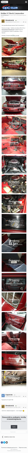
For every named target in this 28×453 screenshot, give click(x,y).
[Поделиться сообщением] (25, 22)
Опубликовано (12, 22)
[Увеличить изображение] (14, 46)
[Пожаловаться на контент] (23, 22)
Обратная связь (23, 447)
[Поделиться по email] (7, 442)
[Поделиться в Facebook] (2, 442)
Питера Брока (5, 29)
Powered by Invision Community (14, 450)
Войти (14, 427)
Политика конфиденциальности (9, 447)
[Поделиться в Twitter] (4, 442)
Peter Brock (11, 29)
